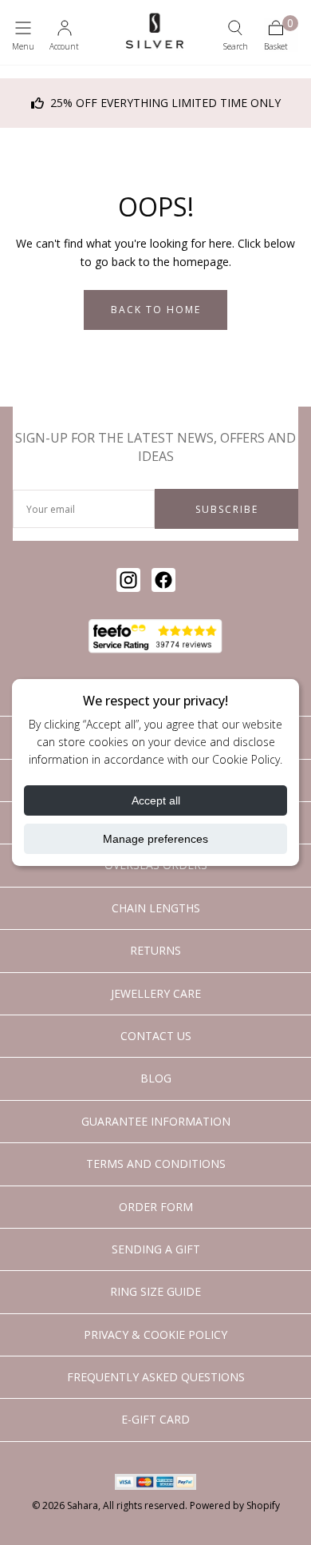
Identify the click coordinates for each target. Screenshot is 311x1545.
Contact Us (155, 1035)
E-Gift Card (155, 1419)
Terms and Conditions (156, 1163)
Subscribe (226, 509)
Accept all (156, 800)
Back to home (156, 309)
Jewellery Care (156, 993)
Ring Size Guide (155, 1291)
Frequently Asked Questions (156, 1376)
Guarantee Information (155, 1121)
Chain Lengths (156, 907)
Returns (155, 950)
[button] (23, 35)
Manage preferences (155, 838)
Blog (155, 1078)
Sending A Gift (156, 1249)
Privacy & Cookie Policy (155, 1334)
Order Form (156, 1206)
